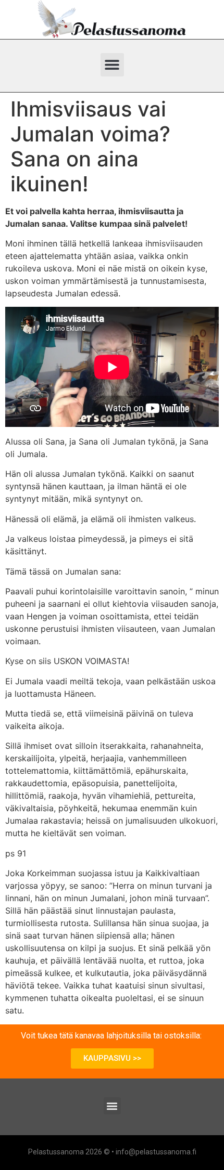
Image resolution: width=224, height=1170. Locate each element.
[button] (112, 64)
